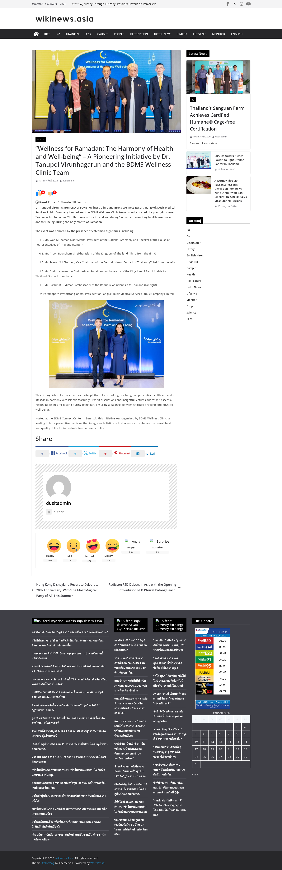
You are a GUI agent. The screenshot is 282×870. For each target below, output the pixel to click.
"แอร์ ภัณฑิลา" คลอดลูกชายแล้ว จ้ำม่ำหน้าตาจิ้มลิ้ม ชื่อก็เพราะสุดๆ (167, 663)
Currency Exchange (170, 629)
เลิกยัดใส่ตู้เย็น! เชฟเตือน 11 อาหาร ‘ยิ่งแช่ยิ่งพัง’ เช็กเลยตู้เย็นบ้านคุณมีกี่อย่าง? (130, 789)
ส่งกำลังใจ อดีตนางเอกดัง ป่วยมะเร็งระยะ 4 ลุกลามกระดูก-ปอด (168, 716)
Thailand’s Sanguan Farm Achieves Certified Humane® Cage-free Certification (217, 118)
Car (88, 34)
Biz (58, 34)
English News (195, 255)
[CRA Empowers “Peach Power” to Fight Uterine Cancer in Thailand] (198, 162)
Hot (47, 34)
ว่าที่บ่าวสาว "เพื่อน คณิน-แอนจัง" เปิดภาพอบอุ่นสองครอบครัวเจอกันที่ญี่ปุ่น (168, 787)
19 (212, 749)
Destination (139, 34)
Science (191, 312)
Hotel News (162, 34)
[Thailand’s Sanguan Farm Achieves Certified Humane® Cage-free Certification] (218, 77)
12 (212, 741)
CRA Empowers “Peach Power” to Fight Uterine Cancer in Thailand (229, 160)
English (237, 34)
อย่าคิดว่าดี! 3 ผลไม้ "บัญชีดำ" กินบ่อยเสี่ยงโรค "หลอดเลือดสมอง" (70, 632)
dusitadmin (68, 180)
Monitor (218, 34)
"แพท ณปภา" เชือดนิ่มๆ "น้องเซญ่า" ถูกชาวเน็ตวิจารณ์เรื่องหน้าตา (167, 751)
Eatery (182, 34)
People (119, 34)
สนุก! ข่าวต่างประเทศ (131, 629)
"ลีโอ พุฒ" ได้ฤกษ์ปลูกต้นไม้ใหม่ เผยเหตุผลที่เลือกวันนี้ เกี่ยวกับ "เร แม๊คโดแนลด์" (169, 680)
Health (40, 139)
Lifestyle (199, 34)
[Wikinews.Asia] (36, 34)
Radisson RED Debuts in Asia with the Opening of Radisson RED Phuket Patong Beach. (142, 587)
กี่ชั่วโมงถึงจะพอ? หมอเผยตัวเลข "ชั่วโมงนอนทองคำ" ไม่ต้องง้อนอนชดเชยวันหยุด (130, 806)
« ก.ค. (195, 774)
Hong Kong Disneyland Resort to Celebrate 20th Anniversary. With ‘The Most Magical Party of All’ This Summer (67, 590)
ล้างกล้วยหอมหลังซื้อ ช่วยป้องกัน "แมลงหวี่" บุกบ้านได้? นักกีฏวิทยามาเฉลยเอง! (130, 771)
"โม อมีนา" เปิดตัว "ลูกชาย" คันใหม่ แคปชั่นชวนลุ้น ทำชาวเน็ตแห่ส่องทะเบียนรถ (169, 645)
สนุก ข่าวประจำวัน (89, 621)
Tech (189, 319)
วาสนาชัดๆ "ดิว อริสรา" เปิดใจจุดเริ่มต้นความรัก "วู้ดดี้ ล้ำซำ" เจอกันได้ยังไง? (169, 734)
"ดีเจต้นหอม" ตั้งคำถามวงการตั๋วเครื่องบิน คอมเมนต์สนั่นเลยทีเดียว (169, 769)
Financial (73, 34)
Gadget (102, 34)
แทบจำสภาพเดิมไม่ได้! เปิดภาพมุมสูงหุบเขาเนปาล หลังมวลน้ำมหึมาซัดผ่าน (130, 685)
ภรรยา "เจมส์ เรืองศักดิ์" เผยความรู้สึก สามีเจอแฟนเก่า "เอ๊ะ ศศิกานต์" (169, 698)
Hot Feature (193, 281)
